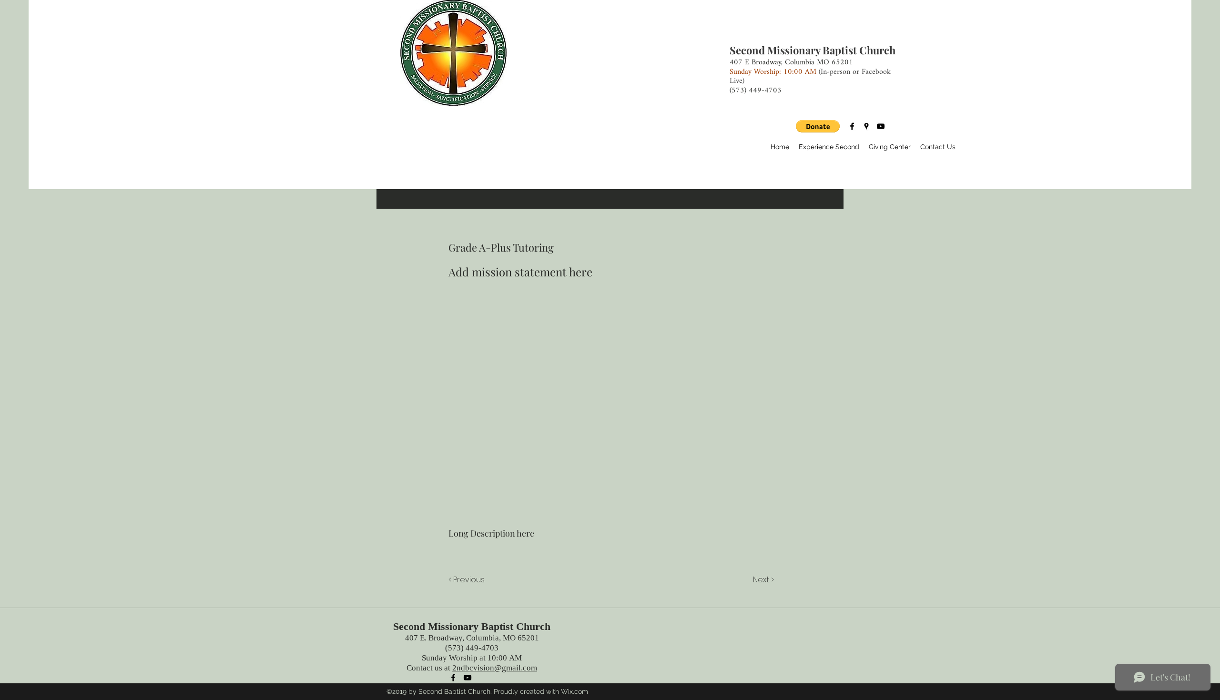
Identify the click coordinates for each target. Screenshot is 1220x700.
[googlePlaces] (866, 126)
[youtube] (880, 126)
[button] (818, 126)
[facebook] (852, 126)
